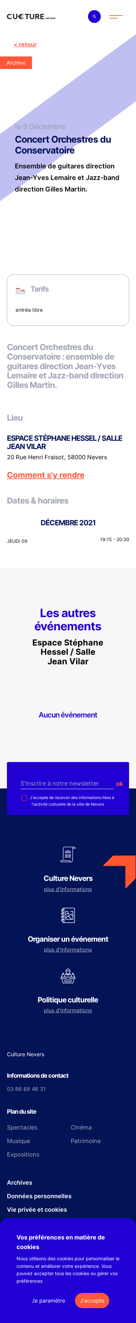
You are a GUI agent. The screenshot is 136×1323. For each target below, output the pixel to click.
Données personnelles (39, 1196)
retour (28, 44)
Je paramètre (48, 1300)
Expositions (23, 1154)
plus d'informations (68, 889)
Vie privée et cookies (37, 1209)
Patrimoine (86, 1140)
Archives (19, 1182)
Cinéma (81, 1127)
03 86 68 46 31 (26, 1089)
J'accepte (92, 1300)
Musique (18, 1140)
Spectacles (22, 1127)
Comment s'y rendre (46, 475)
